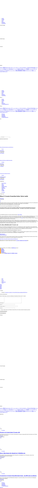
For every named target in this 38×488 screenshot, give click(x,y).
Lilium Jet (24, 109)
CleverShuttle (23, 67)
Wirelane (3, 187)
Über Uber (3, 103)
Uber (24, 70)
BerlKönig (1, 67)
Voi (32, 70)
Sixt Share (11, 70)
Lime (27, 69)
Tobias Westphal (2, 456)
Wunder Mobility (4, 186)
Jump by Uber (20, 69)
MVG (36, 109)
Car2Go (19, 67)
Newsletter (3, 22)
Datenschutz (3, 116)
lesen (0, 437)
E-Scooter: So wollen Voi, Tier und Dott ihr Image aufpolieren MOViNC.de (16, 292)
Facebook (2, 252)
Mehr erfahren (20, 214)
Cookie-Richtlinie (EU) (5, 104)
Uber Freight (30, 70)
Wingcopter (5, 71)
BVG (12, 67)
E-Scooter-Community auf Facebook (21, 240)
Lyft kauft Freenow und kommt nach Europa (5, 173)
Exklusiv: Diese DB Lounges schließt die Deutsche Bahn (6, 160)
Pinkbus (4, 70)
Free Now (11, 69)
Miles (32, 109)
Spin (13, 70)
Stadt (1, 57)
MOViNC (1, 487)
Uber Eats (27, 70)
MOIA (34, 69)
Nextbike (1, 70)
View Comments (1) (3, 313)
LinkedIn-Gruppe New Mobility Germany (10, 253)
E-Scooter (3, 192)
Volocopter (35, 70)
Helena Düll (2, 198)
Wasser (3, 100)
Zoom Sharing (4, 183)
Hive (13, 109)
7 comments (2, 166)
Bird (4, 67)
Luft (2, 20)
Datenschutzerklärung (8, 62)
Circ (20, 67)
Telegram (2, 251)
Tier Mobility (19, 70)
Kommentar (2, 302)
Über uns (3, 482)
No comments (2, 153)
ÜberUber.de (4, 23)
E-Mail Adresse (3, 59)
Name (2, 269)
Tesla (14, 70)
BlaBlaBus (6, 67)
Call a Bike (14, 67)
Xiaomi (3, 184)
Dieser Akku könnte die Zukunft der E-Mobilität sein (12, 453)
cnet (22, 217)
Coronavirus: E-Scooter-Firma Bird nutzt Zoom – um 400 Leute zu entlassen (18, 475)
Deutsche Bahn (30, 67)
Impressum (3, 115)
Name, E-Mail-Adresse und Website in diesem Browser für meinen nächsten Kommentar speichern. (15, 309)
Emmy (2, 109)
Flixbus (4, 69)
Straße (3, 18)
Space (3, 21)
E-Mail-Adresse (2, 306)
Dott (34, 67)
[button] (0, 118)
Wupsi (3, 185)
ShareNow (7, 70)
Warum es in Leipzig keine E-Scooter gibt (10, 432)
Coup (26, 67)
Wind (3, 71)
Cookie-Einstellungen (5, 117)
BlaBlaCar (9, 67)
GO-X (3, 280)
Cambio (16, 67)
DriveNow (36, 67)
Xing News (3, 250)
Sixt (9, 70)
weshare (1, 71)
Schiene (3, 19)
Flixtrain (7, 109)
